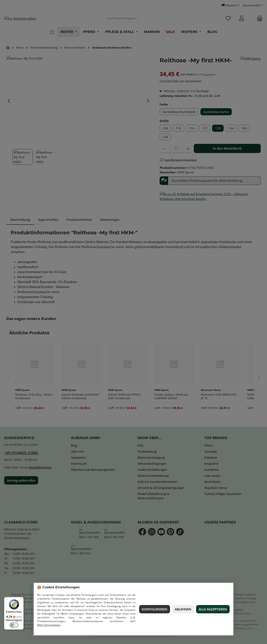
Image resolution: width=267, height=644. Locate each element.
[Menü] (21, 599)
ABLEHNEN (183, 609)
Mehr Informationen (48, 625)
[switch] (14, 625)
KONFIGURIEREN (154, 609)
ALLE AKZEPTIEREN (213, 609)
